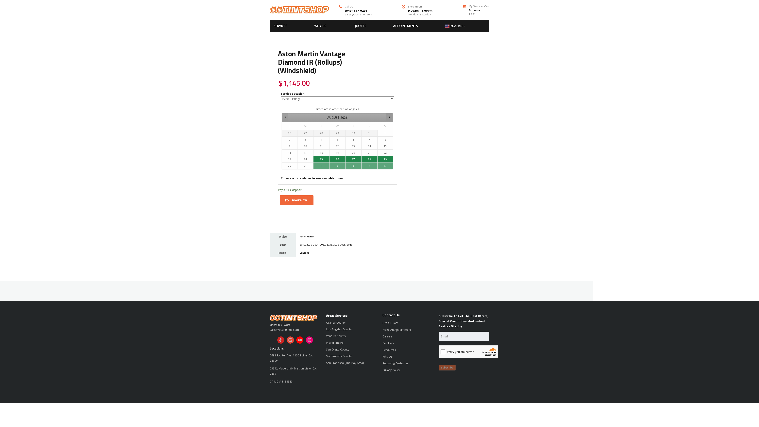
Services (280, 26)
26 (337, 159)
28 (369, 159)
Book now (299, 200)
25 (321, 159)
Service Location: (293, 93)
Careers (387, 336)
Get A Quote (390, 323)
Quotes (359, 26)
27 (353, 159)
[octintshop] (299, 9)
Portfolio (388, 343)
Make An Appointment (396, 330)
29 (385, 159)
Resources (389, 350)
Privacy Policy (391, 370)
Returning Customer (395, 363)
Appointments (405, 26)
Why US (320, 26)
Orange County (336, 322)
